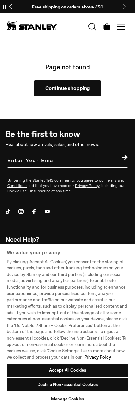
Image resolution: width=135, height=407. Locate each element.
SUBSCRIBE (123, 158)
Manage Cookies (67, 399)
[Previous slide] (10, 6)
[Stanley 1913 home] (32, 25)
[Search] (92, 27)
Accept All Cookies (67, 370)
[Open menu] (121, 27)
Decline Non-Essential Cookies (67, 384)
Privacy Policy (97, 357)
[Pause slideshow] (4, 6)
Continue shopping (67, 88)
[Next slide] (124, 6)
